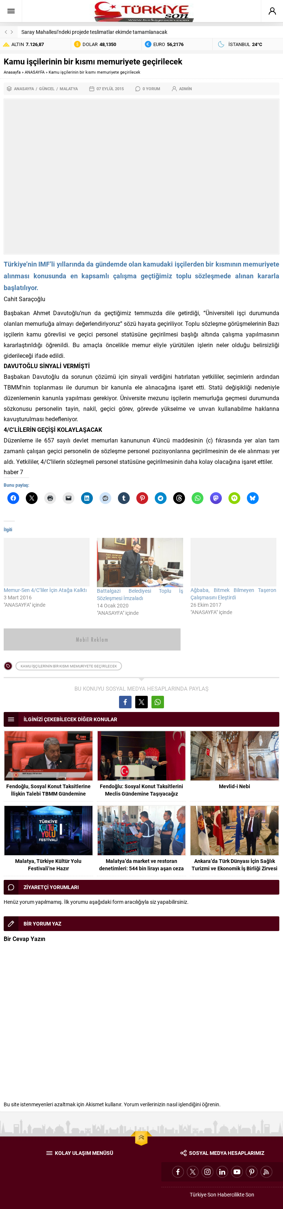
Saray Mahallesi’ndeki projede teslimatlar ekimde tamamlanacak (94, 31)
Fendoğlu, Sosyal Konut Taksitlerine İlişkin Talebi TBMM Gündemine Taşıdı (48, 793)
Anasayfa (12, 72)
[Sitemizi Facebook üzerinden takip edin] (178, 1171)
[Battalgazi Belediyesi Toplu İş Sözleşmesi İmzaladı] (140, 562)
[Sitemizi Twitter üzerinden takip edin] (192, 1171)
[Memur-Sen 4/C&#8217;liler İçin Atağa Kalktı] (47, 562)
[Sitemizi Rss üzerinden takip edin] (266, 1171)
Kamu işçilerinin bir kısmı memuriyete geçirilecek (69, 666)
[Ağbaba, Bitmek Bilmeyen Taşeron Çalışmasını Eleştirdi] (233, 562)
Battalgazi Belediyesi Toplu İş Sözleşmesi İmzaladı (140, 594)
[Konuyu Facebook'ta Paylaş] (125, 702)
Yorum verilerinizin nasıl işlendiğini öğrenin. (172, 1104)
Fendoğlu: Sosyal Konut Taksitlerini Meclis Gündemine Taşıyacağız (141, 790)
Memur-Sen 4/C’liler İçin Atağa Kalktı (45, 589)
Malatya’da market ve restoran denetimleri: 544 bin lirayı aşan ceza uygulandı (141, 868)
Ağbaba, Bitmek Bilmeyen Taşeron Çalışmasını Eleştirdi (233, 593)
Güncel (47, 88)
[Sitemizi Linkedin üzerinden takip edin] (222, 1171)
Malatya (69, 88)
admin (185, 88)
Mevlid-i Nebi (234, 786)
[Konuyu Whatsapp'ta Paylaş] (157, 702)
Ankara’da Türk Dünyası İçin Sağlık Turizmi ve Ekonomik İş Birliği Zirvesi (234, 864)
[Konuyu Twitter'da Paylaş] (141, 702)
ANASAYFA (35, 72)
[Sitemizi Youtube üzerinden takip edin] (236, 1171)
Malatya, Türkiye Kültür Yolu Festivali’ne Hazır (48, 864)
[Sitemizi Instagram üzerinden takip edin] (207, 1171)
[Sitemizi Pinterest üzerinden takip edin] (251, 1171)
